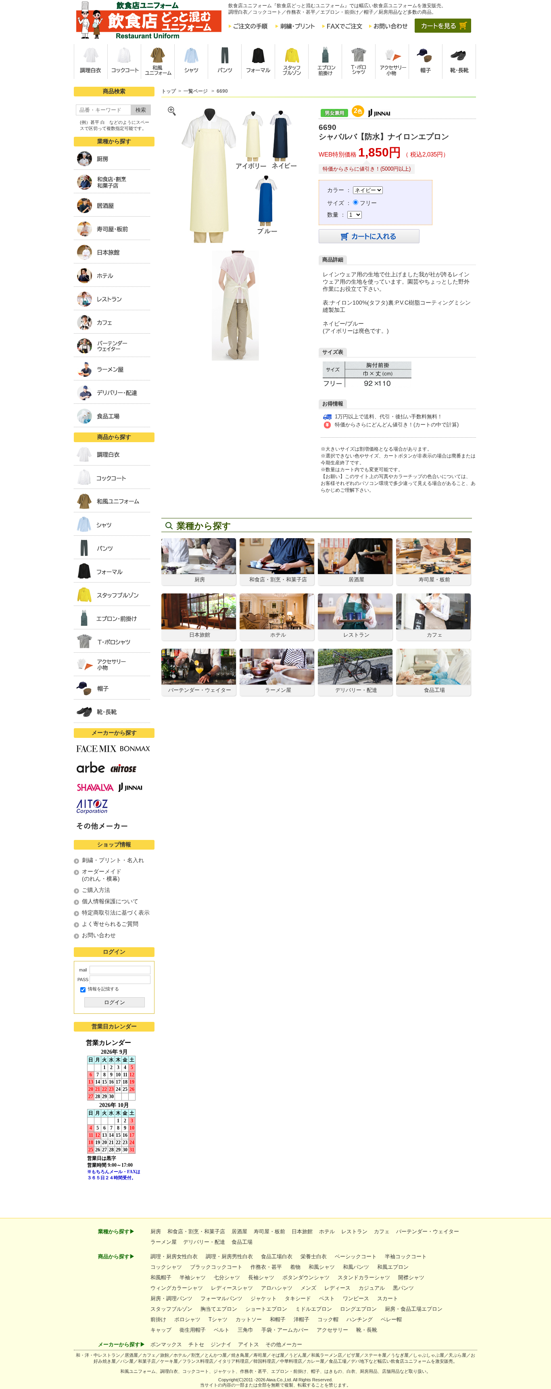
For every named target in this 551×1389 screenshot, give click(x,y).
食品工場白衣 (276, 1256)
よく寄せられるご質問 (110, 924)
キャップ (160, 1330)
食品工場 (242, 1242)
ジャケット (263, 1298)
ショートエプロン (266, 1309)
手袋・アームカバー (285, 1330)
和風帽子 (160, 1277)
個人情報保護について (110, 901)
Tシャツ (218, 1319)
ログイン (114, 1002)
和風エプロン (393, 1267)
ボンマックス (166, 1344)
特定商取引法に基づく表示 (116, 912)
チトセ (196, 1344)
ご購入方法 (96, 890)
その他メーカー (283, 1344)
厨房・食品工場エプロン (413, 1309)
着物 (295, 1267)
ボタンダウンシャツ (306, 1277)
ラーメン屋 (163, 1242)
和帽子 (278, 1319)
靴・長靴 (366, 1330)
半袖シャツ (192, 1277)
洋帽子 (301, 1319)
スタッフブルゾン (171, 1309)
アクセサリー (332, 1330)
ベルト (222, 1330)
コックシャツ (166, 1267)
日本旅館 (302, 1231)
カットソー (249, 1319)
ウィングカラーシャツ (176, 1288)
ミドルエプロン (313, 1309)
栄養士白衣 (314, 1256)
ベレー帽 (391, 1319)
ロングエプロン (358, 1309)
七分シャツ (227, 1277)
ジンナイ (221, 1344)
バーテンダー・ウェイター (427, 1231)
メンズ (308, 1288)
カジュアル (372, 1288)
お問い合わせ (99, 935)
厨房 (155, 1231)
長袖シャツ (261, 1277)
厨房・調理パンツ (171, 1298)
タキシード (298, 1298)
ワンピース (356, 1298)
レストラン (354, 1231)
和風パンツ (356, 1267)
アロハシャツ (276, 1288)
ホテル (327, 1231)
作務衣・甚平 (266, 1267)
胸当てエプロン (218, 1309)
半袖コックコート (406, 1256)
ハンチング (359, 1319)
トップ (168, 91)
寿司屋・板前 (269, 1231)
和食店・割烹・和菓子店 (196, 1231)
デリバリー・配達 (204, 1242)
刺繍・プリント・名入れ (113, 860)
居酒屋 (239, 1231)
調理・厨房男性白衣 (229, 1256)
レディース (337, 1288)
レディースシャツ (232, 1288)
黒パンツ (403, 1288)
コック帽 (327, 1319)
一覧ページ (196, 91)
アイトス (248, 1344)
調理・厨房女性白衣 (174, 1256)
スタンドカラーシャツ (364, 1277)
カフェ (382, 1231)
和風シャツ (322, 1267)
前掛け (158, 1319)
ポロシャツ (187, 1319)
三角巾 (245, 1330)
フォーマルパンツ (221, 1298)
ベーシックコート (356, 1256)
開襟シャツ (411, 1277)
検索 (141, 110)
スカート (387, 1298)
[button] (91, 61)
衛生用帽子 (192, 1330)
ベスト (327, 1298)
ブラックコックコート (216, 1267)
